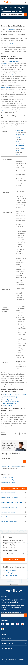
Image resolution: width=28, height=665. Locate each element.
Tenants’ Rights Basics (8, 400)
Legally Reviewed (8, 34)
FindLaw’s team (11, 29)
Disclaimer (14, 661)
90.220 (22, 134)
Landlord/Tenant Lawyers (8, 493)
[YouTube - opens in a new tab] (7, 624)
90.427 (18, 147)
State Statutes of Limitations (10, 482)
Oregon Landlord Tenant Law (10, 396)
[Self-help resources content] (25, 643)
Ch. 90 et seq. (19, 130)
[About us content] (25, 634)
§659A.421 (19, 141)
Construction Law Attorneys (9, 507)
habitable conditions (14, 75)
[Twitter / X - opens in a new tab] (12, 624)
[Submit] (24, 461)
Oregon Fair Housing (8, 405)
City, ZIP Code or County (10, 550)
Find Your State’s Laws (8, 477)
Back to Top (14, 584)
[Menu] (2, 2)
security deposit (5, 87)
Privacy (8, 661)
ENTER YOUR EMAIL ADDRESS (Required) (11, 612)
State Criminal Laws (10, 570)
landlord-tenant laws (13, 44)
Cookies (21, 661)
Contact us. (15, 602)
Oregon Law (21, 21)
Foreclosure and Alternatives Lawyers (11, 502)
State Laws (14, 21)
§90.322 (22, 143)
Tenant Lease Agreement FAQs (11, 398)
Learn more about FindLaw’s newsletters (11, 466)
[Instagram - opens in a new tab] (17, 624)
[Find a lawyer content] (25, 639)
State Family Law (9, 573)
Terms (2, 661)
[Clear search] (23, 553)
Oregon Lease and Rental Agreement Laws (14, 394)
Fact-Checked (21, 34)
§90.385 (18, 154)
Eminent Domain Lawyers (8, 517)
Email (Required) (6, 458)
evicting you (4, 111)
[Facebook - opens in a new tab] (2, 624)
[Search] (25, 2)
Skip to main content (14, 1)
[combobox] (14, 553)
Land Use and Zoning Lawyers (9, 497)
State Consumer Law (10, 575)
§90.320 (18, 138)
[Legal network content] (25, 653)
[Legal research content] (25, 648)
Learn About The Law (5, 21)
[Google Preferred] (2, 629)
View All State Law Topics (9, 480)
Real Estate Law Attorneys (8, 512)
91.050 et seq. (20, 145)
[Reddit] (22, 624)
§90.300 (18, 134)
